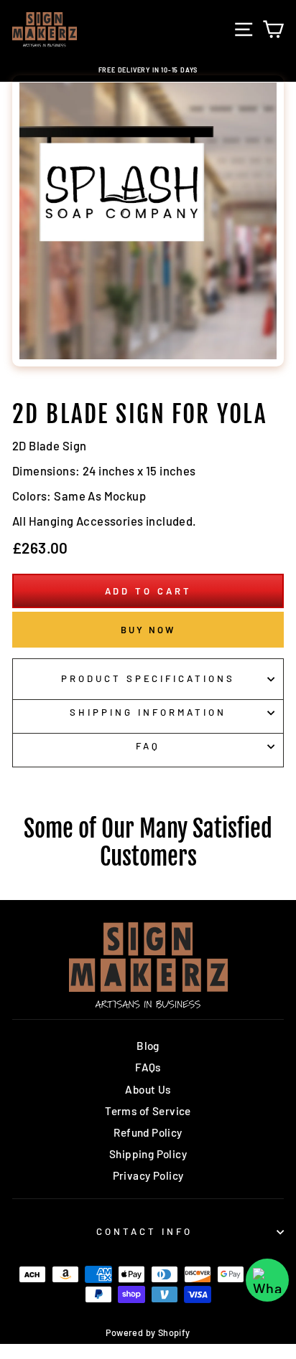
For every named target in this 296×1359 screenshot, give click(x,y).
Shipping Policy (148, 1153)
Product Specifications (148, 678)
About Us (147, 1089)
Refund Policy (148, 1132)
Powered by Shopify (148, 1332)
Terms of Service (148, 1110)
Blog (148, 1045)
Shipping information (148, 712)
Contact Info (144, 1231)
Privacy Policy (148, 1175)
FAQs (148, 1067)
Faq (148, 746)
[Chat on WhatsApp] (267, 1280)
